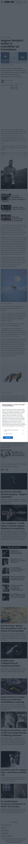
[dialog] (14, 422)
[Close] (25, 404)
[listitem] (14, 430)
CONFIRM (8, 437)
